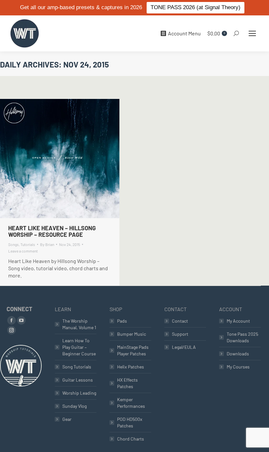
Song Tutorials (76, 366)
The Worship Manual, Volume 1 (79, 324)
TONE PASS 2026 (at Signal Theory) (195, 7)
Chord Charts (130, 439)
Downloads (238, 353)
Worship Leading (79, 393)
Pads (122, 321)
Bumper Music (131, 334)
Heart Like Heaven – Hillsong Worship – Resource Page (52, 231)
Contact (180, 321)
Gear (67, 419)
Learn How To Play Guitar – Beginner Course (79, 347)
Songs (13, 244)
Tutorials (27, 244)
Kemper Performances (131, 403)
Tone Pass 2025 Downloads (242, 337)
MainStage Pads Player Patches (133, 350)
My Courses (238, 366)
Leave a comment (23, 251)
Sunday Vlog (74, 406)
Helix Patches (130, 366)
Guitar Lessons (77, 380)
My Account (238, 321)
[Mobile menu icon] (252, 33)
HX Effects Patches (127, 383)
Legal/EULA (184, 347)
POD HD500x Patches (129, 422)
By (47, 244)
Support (180, 334)
